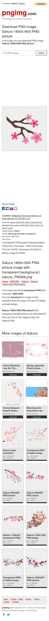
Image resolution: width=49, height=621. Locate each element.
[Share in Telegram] (7, 208)
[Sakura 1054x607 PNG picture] (37, 562)
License (14, 599)
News (21, 599)
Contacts (15, 602)
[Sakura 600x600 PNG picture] (13, 477)
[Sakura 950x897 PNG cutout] (37, 477)
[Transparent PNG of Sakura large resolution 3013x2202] (37, 434)
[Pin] (11, 208)
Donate (28, 599)
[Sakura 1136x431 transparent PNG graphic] (13, 519)
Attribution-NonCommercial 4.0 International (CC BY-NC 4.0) (21, 217)
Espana (22, 3)
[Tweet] (15, 208)
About (6, 599)
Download (13, 374)
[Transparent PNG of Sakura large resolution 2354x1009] (13, 562)
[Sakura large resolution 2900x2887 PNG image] (13, 435)
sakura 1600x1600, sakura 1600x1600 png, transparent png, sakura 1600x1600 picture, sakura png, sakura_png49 (22, 225)
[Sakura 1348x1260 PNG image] (37, 519)
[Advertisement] (24, 82)
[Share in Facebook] (3, 208)
